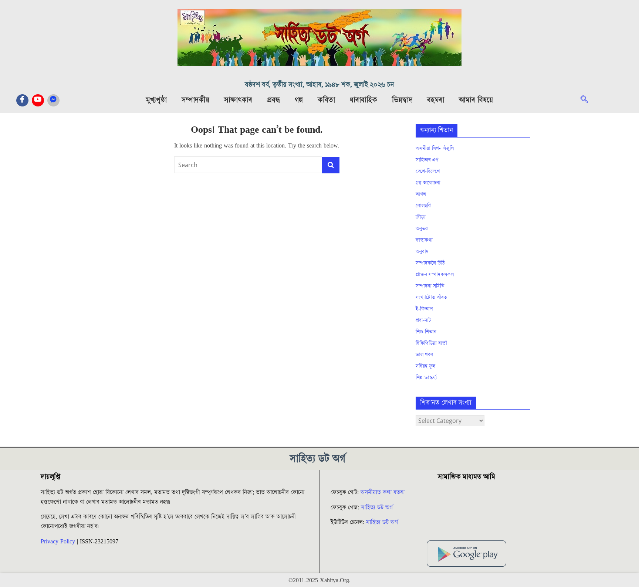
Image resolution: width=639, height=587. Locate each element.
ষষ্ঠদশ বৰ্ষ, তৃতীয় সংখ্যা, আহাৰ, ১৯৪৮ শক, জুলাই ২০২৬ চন (319, 85)
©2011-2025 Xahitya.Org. (319, 580)
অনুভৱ (422, 229)
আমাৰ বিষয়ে (476, 100)
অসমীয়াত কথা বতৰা (383, 492)
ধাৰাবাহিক (363, 100)
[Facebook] (22, 100)
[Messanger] (53, 100)
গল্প (299, 100)
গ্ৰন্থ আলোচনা (428, 183)
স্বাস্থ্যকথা (424, 240)
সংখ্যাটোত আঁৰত (431, 297)
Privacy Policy (58, 541)
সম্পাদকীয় (195, 100)
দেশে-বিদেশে (428, 171)
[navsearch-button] (588, 100)
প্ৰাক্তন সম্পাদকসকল (435, 274)
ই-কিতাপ (424, 309)
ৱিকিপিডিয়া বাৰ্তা (431, 343)
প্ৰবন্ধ (273, 100)
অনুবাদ (422, 251)
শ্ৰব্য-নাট (423, 320)
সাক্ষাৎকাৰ (238, 100)
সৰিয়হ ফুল (425, 366)
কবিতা (326, 100)
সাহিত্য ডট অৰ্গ (377, 507)
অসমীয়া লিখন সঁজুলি (435, 148)
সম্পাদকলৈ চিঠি (430, 263)
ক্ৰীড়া (421, 217)
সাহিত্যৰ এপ (427, 160)
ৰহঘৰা (435, 100)
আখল (421, 194)
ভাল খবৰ (424, 355)
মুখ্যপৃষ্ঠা (156, 100)
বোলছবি (423, 206)
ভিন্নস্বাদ (402, 100)
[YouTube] (38, 100)
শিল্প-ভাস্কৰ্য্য (426, 377)
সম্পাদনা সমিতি (430, 286)
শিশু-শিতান (426, 332)
